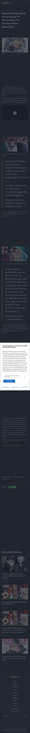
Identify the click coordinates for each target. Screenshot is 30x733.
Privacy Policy (24, 387)
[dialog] (15, 366)
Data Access (15, 387)
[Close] (26, 346)
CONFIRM (9, 381)
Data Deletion (5, 387)
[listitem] (15, 376)
